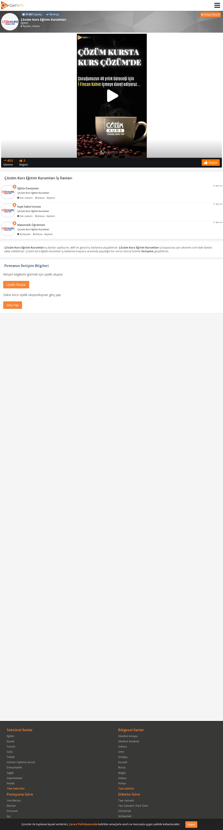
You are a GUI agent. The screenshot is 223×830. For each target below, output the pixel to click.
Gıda (10, 752)
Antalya (122, 757)
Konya (122, 783)
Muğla (122, 773)
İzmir (121, 752)
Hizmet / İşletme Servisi (21, 762)
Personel (12, 811)
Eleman (11, 806)
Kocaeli (122, 762)
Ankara (122, 746)
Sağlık (10, 773)
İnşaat (10, 741)
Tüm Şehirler (126, 788)
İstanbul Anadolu (128, 741)
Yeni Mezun (14, 800)
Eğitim (10, 736)
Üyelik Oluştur (16, 284)
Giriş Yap (13, 305)
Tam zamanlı (126, 800)
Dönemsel (124, 811)
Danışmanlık (14, 767)
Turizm (11, 746)
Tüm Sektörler (16, 788)
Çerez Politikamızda (83, 824)
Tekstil (11, 757)
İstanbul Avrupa (128, 736)
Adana (122, 778)
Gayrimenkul (14, 778)
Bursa (121, 767)
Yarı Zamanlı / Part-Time (133, 806)
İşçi (9, 816)
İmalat (10, 783)
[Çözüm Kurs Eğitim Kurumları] (10, 21)
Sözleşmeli (124, 816)
